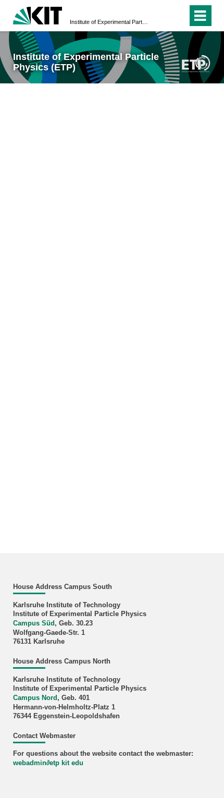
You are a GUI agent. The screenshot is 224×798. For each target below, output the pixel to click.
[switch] (161, 15)
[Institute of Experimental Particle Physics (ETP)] (195, 62)
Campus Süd (34, 623)
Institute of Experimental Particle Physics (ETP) (109, 22)
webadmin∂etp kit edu (48, 763)
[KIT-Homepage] (38, 14)
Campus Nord (35, 698)
